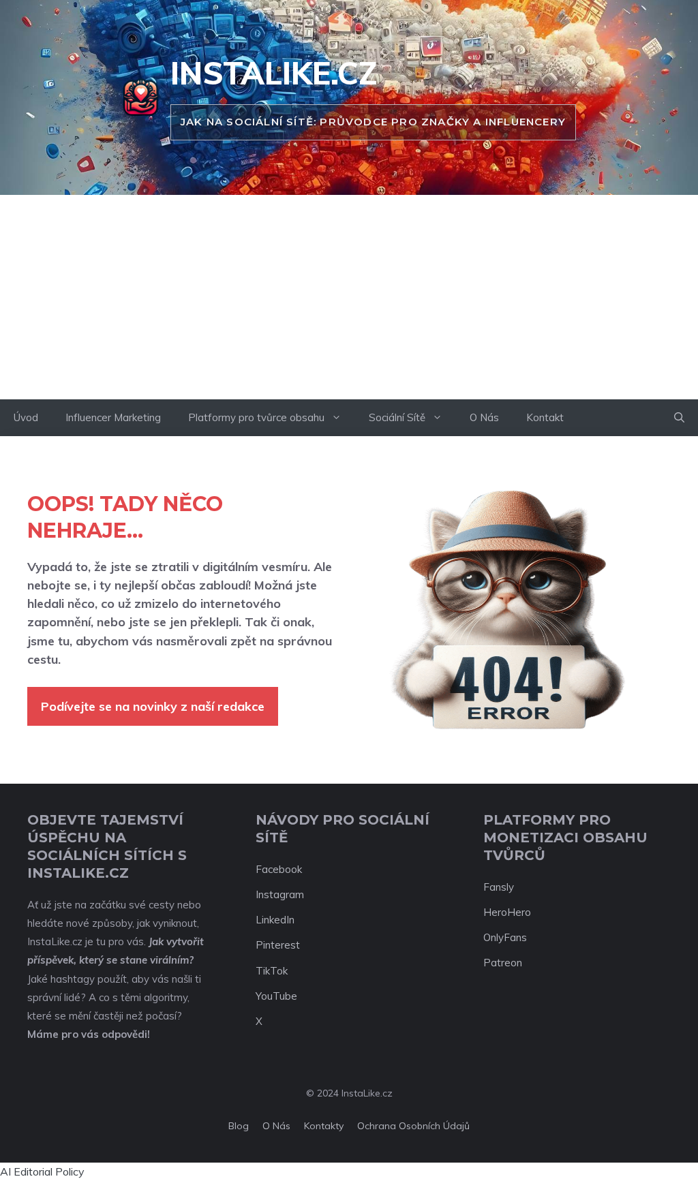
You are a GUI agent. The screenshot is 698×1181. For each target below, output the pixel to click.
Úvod (26, 417)
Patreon (502, 962)
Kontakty (324, 1126)
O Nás (484, 417)
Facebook (279, 869)
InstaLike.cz (274, 73)
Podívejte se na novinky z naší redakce (152, 706)
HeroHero (507, 912)
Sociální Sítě (397, 417)
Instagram (280, 894)
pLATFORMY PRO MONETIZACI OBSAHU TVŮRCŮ (565, 837)
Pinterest (278, 944)
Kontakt (545, 417)
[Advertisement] (349, 297)
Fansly (498, 886)
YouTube (276, 996)
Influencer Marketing (113, 417)
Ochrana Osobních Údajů (413, 1126)
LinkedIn (275, 919)
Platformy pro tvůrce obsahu (256, 417)
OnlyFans (505, 937)
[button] (679, 417)
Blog (238, 1126)
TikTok (272, 970)
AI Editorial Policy (42, 1171)
